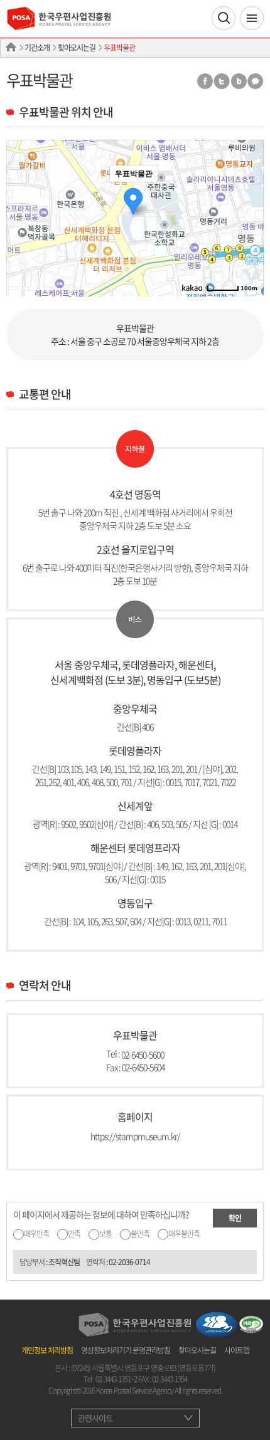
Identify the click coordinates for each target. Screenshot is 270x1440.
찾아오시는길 (76, 47)
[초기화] (248, 240)
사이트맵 (236, 1350)
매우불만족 (184, 1233)
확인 (235, 1218)
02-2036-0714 (129, 1262)
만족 (74, 1233)
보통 (105, 1233)
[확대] (248, 196)
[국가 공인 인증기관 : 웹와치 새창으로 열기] (251, 1322)
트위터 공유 (221, 81)
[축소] (248, 216)
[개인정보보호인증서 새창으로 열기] (216, 1322)
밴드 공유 (238, 81)
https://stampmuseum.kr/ (135, 1136)
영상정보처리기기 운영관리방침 (125, 1350)
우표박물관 (119, 47)
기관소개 (37, 47)
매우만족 (36, 1233)
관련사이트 (95, 1418)
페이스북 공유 (204, 81)
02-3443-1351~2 (116, 1379)
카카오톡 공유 (255, 81)
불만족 (140, 1233)
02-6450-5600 (142, 1054)
